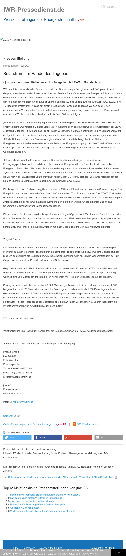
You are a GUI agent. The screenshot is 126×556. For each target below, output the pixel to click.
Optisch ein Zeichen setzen (24, 507)
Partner (15, 547)
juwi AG (24, 65)
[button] (17, 437)
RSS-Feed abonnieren (88, 424)
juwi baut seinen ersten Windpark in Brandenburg (36, 497)
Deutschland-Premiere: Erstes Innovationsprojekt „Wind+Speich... (45, 494)
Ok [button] (118, 552)
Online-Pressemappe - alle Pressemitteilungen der (34, 424)
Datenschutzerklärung (50, 547)
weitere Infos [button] (90, 553)
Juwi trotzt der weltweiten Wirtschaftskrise (32, 501)
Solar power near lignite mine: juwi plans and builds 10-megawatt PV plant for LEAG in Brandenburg (61, 477)
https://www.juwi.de (23, 401)
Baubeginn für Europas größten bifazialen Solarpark (37, 504)
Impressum (29, 547)
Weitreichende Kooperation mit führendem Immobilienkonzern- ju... (45, 511)
